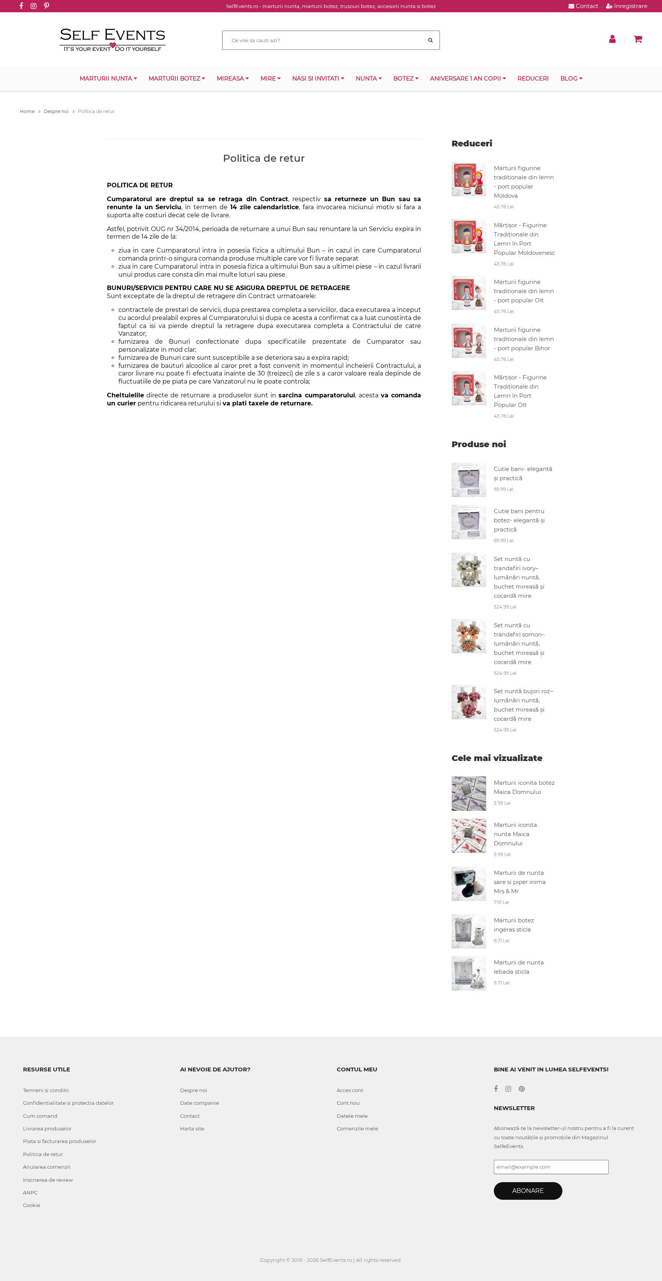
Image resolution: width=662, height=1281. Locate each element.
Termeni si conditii (46, 1090)
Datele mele (352, 1116)
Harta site (192, 1128)
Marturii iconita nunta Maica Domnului (515, 834)
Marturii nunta (107, 78)
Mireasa (231, 78)
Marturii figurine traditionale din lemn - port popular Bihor (524, 339)
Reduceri (533, 78)
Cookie (31, 1205)
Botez (404, 78)
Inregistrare (630, 6)
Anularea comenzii (46, 1167)
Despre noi (57, 111)
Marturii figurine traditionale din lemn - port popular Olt (524, 291)
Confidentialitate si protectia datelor (68, 1103)
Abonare (528, 1190)
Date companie (199, 1103)
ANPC (30, 1192)
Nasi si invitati (316, 78)
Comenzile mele (357, 1128)
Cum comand (40, 1116)
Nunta (367, 78)
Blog (569, 78)
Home (28, 111)
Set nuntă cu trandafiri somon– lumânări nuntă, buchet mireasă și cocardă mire (519, 644)
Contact (586, 6)
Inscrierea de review (48, 1180)
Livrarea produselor (47, 1128)
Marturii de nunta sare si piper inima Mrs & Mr (520, 882)
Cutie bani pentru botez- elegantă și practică (519, 520)
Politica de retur (43, 1154)
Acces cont (350, 1090)
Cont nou (348, 1103)
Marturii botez (175, 78)
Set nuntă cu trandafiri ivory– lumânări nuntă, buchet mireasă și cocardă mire (519, 577)
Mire (269, 78)
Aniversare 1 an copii (466, 78)
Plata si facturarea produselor (59, 1141)
